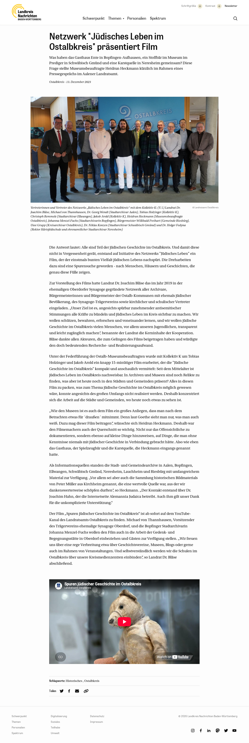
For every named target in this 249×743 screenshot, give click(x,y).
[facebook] (201, 730)
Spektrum (17, 733)
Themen (16, 721)
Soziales (55, 721)
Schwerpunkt (19, 716)
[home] (26, 13)
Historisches (74, 681)
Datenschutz (97, 716)
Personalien (18, 727)
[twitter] (226, 730)
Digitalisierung (59, 716)
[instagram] (193, 730)
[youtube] (234, 730)
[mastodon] (218, 730)
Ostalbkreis (91, 681)
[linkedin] (209, 730)
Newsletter (231, 5)
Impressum (96, 721)
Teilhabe (55, 727)
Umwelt (55, 733)
